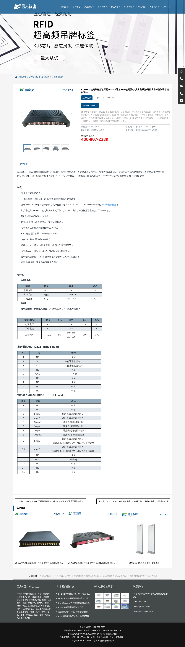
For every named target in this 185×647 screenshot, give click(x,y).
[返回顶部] (181, 100)
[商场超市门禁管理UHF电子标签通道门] (145, 536)
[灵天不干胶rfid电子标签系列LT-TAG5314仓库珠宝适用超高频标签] (125, 595)
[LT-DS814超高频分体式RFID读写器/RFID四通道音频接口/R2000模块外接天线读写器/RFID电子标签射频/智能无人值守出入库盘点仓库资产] (92, 536)
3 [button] (92, 72)
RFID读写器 (44, 77)
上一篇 (50, 501)
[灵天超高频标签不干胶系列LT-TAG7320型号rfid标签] (107, 595)
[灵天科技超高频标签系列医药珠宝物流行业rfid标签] (116, 595)
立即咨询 (86, 97)
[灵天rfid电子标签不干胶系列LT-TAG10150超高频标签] (116, 600)
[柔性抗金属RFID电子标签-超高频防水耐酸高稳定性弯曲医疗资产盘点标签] (125, 606)
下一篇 (133, 501)
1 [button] (86, 72)
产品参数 (24, 164)
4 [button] (95, 72)
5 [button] (99, 72)
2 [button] (89, 72)
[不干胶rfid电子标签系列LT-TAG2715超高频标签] (99, 606)
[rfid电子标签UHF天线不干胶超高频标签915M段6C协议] (116, 606)
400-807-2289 (94, 139)
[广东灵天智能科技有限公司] (24, 6)
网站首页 (22, 77)
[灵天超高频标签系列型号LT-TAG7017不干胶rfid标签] (107, 606)
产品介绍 (33, 77)
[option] (92, 37)
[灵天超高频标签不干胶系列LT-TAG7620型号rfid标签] (99, 595)
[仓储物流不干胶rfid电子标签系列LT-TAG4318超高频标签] (125, 600)
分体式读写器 (57, 77)
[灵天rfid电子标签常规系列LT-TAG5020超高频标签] (99, 600)
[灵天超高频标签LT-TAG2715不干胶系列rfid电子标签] (107, 600)
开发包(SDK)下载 (90, 105)
